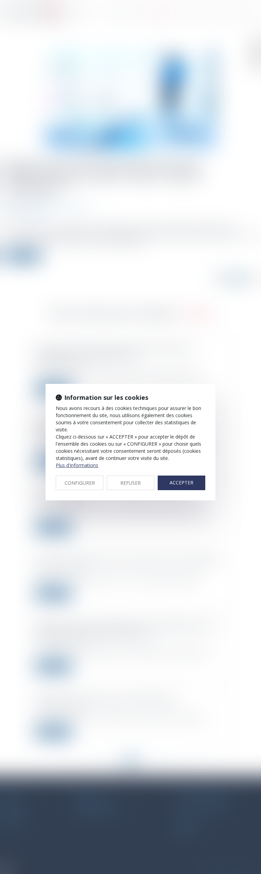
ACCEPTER (181, 482)
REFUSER (130, 483)
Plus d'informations (77, 465)
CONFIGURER (80, 483)
